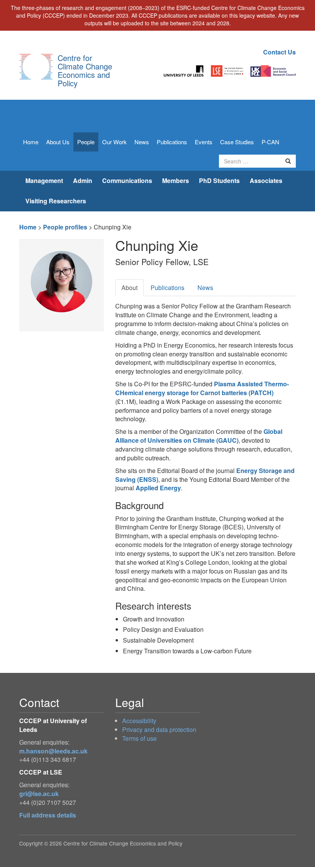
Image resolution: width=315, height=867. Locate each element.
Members (175, 180)
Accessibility (139, 720)
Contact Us (279, 52)
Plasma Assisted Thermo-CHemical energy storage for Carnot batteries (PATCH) (202, 388)
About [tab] (129, 287)
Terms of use (139, 738)
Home (30, 142)
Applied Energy (158, 487)
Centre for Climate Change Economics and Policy (85, 70)
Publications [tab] (167, 287)
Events (203, 142)
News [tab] (205, 287)
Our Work (114, 142)
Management (44, 180)
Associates (266, 180)
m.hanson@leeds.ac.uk (53, 751)
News (141, 142)
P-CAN (270, 142)
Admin (82, 180)
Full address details (47, 815)
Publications (172, 142)
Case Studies (237, 142)
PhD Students (219, 180)
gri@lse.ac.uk (39, 793)
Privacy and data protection (159, 729)
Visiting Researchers (55, 200)
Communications (127, 180)
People (85, 142)
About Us (58, 142)
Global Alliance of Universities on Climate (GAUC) (198, 436)
